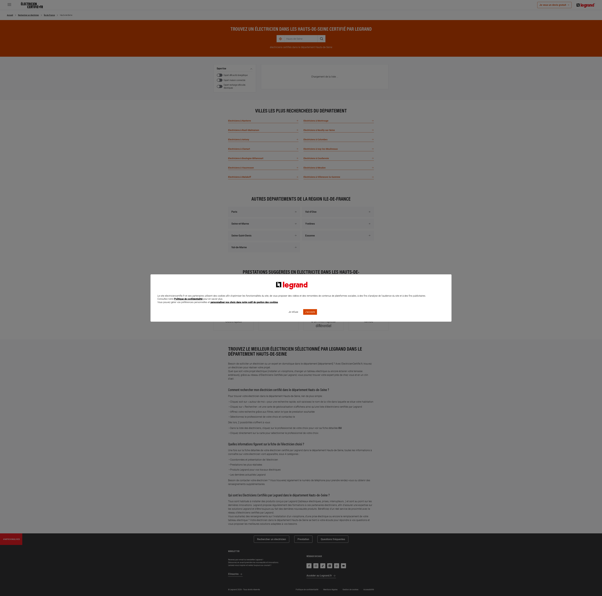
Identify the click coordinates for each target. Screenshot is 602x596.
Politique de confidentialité (188, 299)
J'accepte (310, 312)
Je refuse (293, 312)
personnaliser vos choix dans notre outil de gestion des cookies (244, 302)
